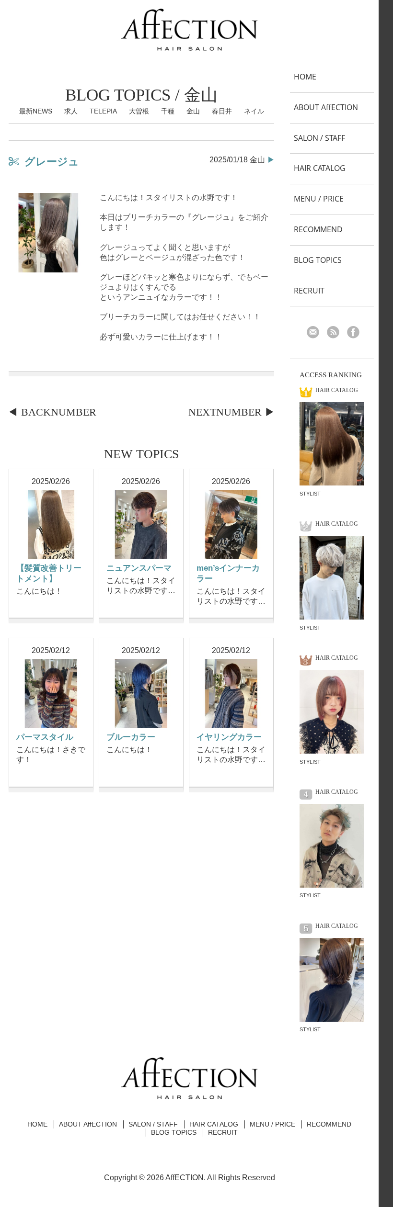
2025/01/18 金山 (237, 160)
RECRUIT (309, 290)
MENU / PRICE (319, 198)
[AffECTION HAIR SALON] (189, 47)
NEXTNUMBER (225, 412)
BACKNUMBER (58, 412)
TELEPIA (103, 111)
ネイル (254, 111)
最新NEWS (35, 111)
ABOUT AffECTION (326, 107)
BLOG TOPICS (318, 260)
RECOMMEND (318, 229)
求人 (71, 111)
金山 (193, 111)
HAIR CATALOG (320, 168)
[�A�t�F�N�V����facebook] (356, 333)
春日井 (222, 111)
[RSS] (336, 333)
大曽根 (139, 111)
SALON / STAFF (319, 138)
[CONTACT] (316, 333)
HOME (305, 76)
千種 (167, 111)
